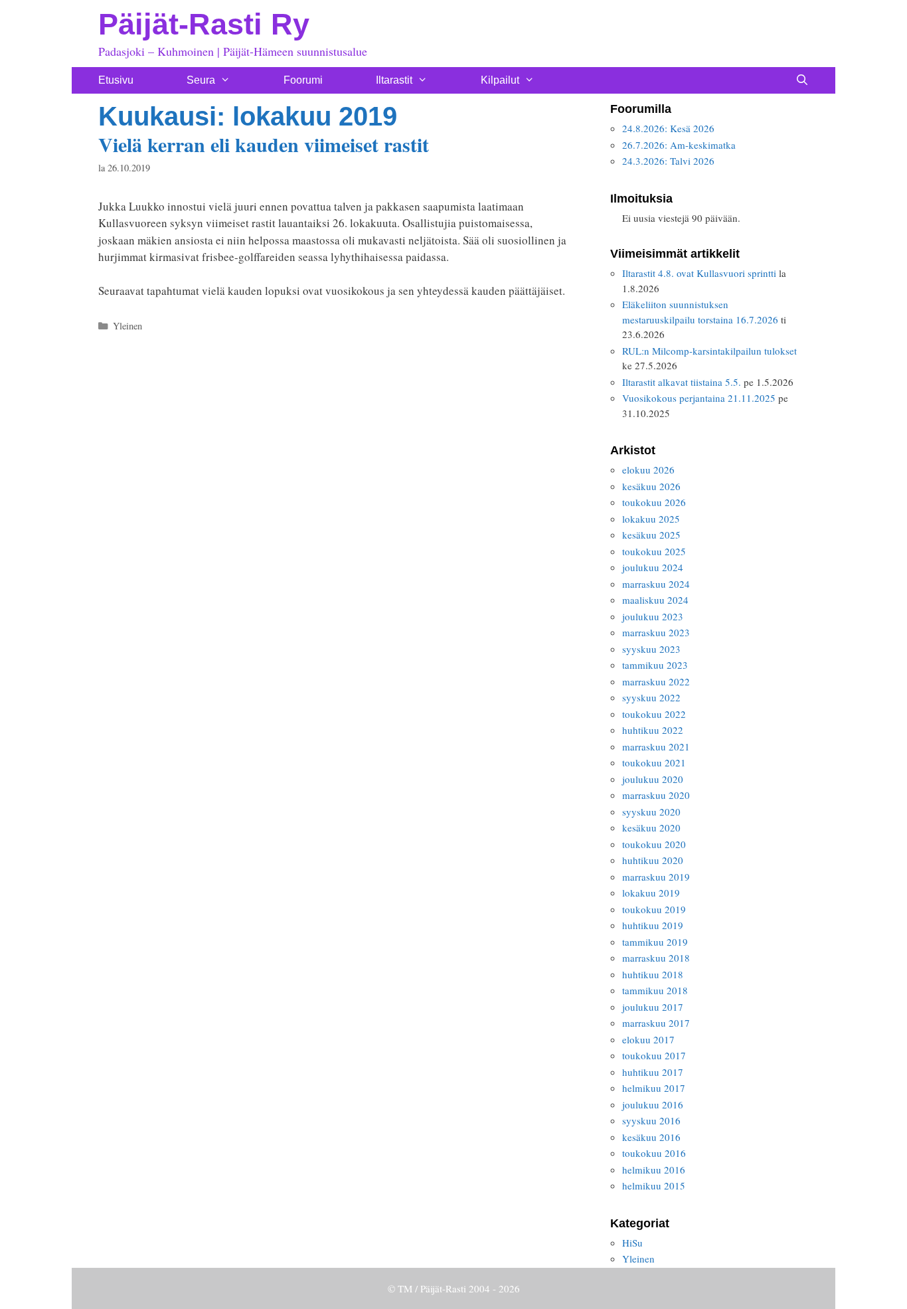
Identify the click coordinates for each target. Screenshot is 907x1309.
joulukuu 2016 (652, 1104)
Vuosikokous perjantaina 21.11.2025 (699, 397)
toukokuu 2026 (654, 502)
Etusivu (115, 80)
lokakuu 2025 (651, 518)
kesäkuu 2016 (651, 1137)
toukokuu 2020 (654, 844)
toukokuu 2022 (654, 714)
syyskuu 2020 (651, 811)
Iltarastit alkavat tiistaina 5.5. (681, 382)
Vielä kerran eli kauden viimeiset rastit (263, 144)
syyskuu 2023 (651, 648)
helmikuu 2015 (653, 1185)
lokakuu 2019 (651, 892)
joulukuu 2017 (652, 1006)
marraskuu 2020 (656, 795)
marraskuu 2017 (656, 1022)
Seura (201, 80)
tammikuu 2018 (655, 990)
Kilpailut (500, 80)
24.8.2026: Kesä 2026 (668, 128)
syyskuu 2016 (651, 1120)
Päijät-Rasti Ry (203, 24)
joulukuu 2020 (652, 779)
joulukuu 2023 (652, 616)
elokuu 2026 (648, 469)
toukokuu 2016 (654, 1153)
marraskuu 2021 (656, 746)
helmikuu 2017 (653, 1087)
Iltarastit (394, 80)
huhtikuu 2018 (652, 974)
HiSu (632, 1242)
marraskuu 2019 (656, 876)
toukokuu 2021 (654, 762)
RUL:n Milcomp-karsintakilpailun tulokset (709, 350)
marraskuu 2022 (656, 681)
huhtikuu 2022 (652, 730)
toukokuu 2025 (654, 551)
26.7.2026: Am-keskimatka (679, 144)
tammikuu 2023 (655, 664)
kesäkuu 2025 (651, 534)
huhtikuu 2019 (652, 925)
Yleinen (127, 325)
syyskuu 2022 (651, 697)
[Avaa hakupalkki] (801, 80)
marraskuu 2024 (656, 583)
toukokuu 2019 (654, 909)
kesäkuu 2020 (651, 827)
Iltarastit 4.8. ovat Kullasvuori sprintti (699, 273)
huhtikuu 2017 (652, 1072)
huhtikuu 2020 (652, 860)
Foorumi (303, 80)
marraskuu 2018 (656, 957)
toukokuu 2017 (654, 1055)
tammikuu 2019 (655, 941)
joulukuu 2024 (652, 567)
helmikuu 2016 (653, 1169)
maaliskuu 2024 (655, 599)
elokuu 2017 (648, 1039)
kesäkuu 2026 (651, 486)
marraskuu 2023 (656, 632)
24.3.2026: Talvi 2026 (668, 160)
